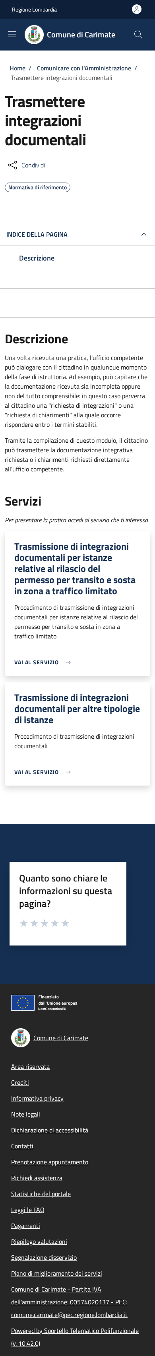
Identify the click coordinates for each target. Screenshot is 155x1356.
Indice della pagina (37, 234)
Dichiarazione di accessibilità (49, 1130)
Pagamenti (25, 1225)
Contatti (22, 1146)
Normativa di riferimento (37, 186)
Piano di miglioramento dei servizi (56, 1273)
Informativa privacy (37, 1098)
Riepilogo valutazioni (39, 1241)
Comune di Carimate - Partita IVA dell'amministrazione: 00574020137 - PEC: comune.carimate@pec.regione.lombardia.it (69, 1301)
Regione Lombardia (34, 9)
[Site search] (138, 34)
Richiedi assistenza (36, 1178)
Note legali (25, 1114)
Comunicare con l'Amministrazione (84, 68)
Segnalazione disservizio (44, 1257)
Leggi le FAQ (28, 1209)
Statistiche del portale (41, 1193)
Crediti (20, 1082)
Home (17, 68)
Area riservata (30, 1066)
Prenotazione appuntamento (49, 1162)
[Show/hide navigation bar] (12, 34)
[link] (44, 662)
